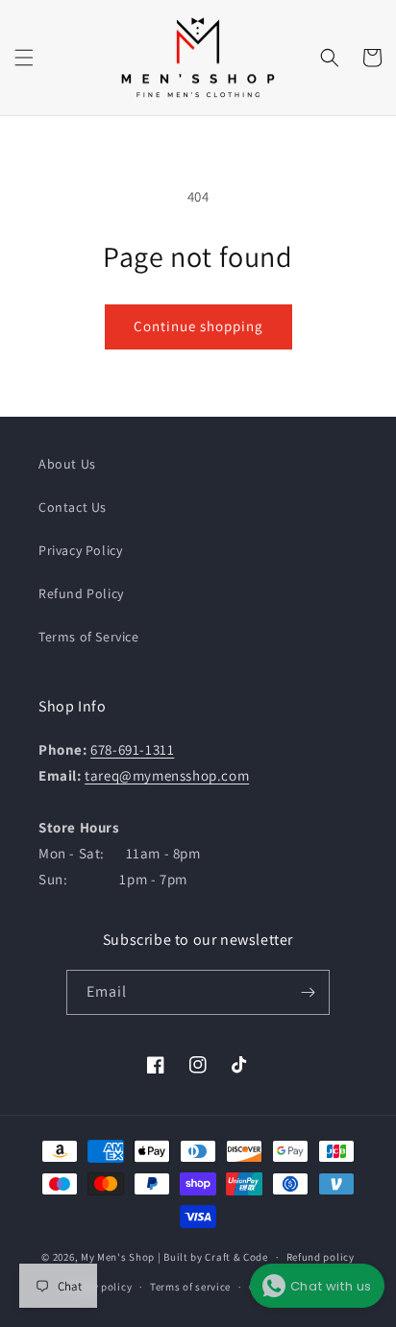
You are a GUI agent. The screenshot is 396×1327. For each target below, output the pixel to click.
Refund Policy (81, 593)
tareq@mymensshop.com (167, 775)
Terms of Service (88, 636)
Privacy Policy (80, 550)
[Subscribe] (307, 992)
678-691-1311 (132, 749)
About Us (67, 463)
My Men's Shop (118, 1257)
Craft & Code (236, 1257)
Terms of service (190, 1286)
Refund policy (320, 1257)
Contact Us (72, 507)
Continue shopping (198, 326)
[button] (24, 57)
